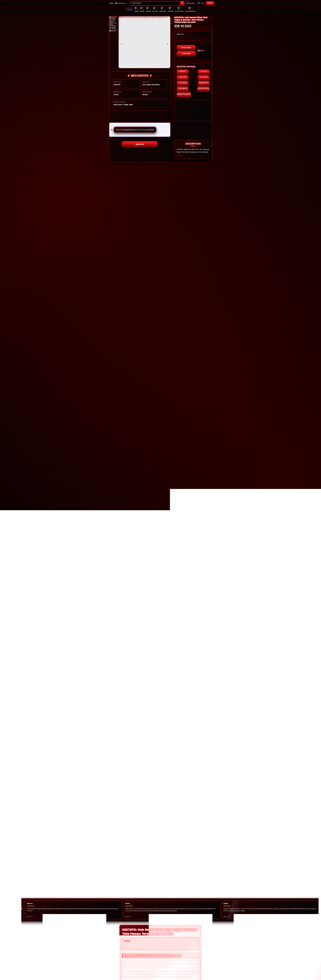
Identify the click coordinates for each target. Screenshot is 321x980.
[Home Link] (120, 3)
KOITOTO (140, 144)
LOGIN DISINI (186, 53)
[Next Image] (167, 44)
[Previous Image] (122, 44)
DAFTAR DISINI (186, 48)
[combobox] (155, 3)
